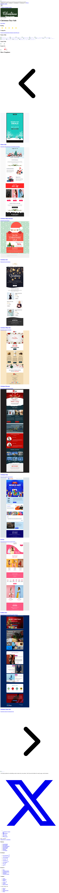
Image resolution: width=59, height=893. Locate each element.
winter (18, 146)
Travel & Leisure (3, 476)
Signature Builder (6, 874)
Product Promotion (3, 32)
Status (4, 891)
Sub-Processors (5, 890)
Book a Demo (5, 884)
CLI (3, 865)
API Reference (5, 857)
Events (4, 220)
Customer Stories (6, 870)
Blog (4, 869)
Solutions (10, 2)
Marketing (2, 261)
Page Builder (5, 845)
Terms (4, 889)
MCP (4, 863)
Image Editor (5, 848)
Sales (8, 32)
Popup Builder (5, 847)
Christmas (11, 32)
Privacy (4, 888)
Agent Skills (5, 862)
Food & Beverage (3, 388)
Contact (4, 883)
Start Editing (2, 23)
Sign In (1, 3)
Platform (2, 2)
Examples (4, 858)
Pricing (27, 2)
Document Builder (6, 846)
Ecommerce (5, 146)
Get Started (5, 3)
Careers (4, 882)
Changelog (5, 860)
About (4, 878)
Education (2, 541)
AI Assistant (5, 850)
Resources (22, 2)
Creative (14, 32)
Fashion (1, 146)
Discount (17, 32)
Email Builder (5, 844)
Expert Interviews (6, 871)
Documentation (5, 855)
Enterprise (4, 879)
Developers (16, 2)
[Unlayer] (2, 0)
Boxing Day (10, 146)
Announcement (9, 541)
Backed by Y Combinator (5, 839)
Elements (4, 849)
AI (6, 2)
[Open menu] (1, 5)
